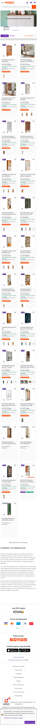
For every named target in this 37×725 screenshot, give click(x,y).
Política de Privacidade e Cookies (13, 718)
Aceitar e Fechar (30, 722)
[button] (13, 36)
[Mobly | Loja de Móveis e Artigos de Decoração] (9, 3)
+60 (34, 229)
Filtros (6, 36)
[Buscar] (34, 7)
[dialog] (18, 717)
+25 (34, 381)
